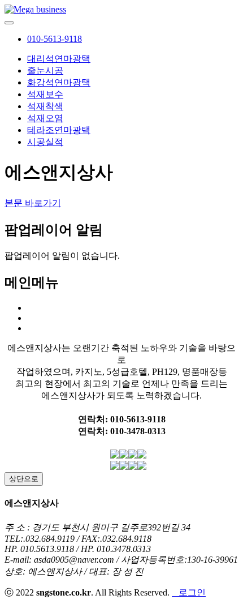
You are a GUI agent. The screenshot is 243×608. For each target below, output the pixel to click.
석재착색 (45, 106)
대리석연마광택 (58, 58)
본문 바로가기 (33, 203)
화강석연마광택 (58, 82)
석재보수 (45, 94)
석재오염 (45, 118)
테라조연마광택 (58, 130)
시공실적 (45, 142)
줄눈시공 (45, 70)
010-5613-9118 (54, 39)
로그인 (189, 592)
